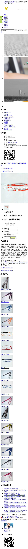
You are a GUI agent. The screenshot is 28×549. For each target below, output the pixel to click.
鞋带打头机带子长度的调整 (11, 488)
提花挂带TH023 (5, 302)
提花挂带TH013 (5, 406)
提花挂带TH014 (5, 326)
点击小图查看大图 (8, 212)
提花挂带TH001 (5, 340)
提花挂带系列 (7, 112)
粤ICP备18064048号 (12, 516)
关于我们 (6, 16)
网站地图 (11, 2)
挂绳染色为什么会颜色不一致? (12, 493)
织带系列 (6, 22)
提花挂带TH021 (5, 432)
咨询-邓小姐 (7, 530)
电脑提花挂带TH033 (6, 289)
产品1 (8, 514)
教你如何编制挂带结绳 (10, 498)
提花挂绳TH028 (5, 420)
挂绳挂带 (6, 19)
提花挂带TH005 (5, 394)
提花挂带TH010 (5, 380)
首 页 (5, 14)
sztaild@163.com (12, 142)
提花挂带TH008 (5, 368)
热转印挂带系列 (8, 115)
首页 (9, 163)
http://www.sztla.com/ (10, 261)
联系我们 (6, 27)
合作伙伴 (6, 24)
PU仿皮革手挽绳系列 (9, 126)
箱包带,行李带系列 (8, 117)
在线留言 (6, 25)
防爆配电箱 (4, 520)
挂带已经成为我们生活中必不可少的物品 (14, 495)
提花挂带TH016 (5, 457)
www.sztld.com (12, 144)
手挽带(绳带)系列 (8, 125)
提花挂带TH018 (5, 481)
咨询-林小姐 (7, 528)
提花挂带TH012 (5, 469)
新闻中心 (6, 18)
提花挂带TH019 (5, 444)
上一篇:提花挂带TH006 (7, 168)
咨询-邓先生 (7, 531)
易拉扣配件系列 (8, 129)
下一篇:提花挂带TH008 (7, 171)
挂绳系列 (6, 21)
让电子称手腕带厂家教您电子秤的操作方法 (15, 506)
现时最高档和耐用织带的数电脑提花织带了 (15, 496)
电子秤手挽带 (7, 120)
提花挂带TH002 (5, 354)
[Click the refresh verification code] (12, 238)
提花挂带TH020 (5, 314)
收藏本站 (6, 2)
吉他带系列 (7, 119)
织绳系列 (6, 123)
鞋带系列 (6, 128)
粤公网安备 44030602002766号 (10, 517)
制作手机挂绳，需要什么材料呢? (12, 507)
